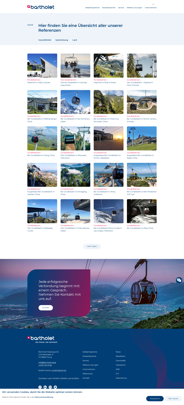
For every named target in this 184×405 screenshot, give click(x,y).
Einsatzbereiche (108, 8)
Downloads (120, 361)
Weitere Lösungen (134, 8)
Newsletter (120, 356)
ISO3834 (75, 378)
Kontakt (45, 308)
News (118, 352)
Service (121, 8)
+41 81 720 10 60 (45, 365)
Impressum (121, 365)
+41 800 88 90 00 (58, 370)
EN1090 (63, 378)
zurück (30, 25)
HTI (117, 374)
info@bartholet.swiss (47, 363)
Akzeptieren (155, 399)
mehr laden (92, 246)
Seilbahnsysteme (92, 8)
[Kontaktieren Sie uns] (179, 280)
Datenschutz (121, 378)
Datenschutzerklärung (44, 397)
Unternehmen (151, 8)
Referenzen (88, 374)
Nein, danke (173, 399)
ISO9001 (56, 378)
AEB (117, 369)
